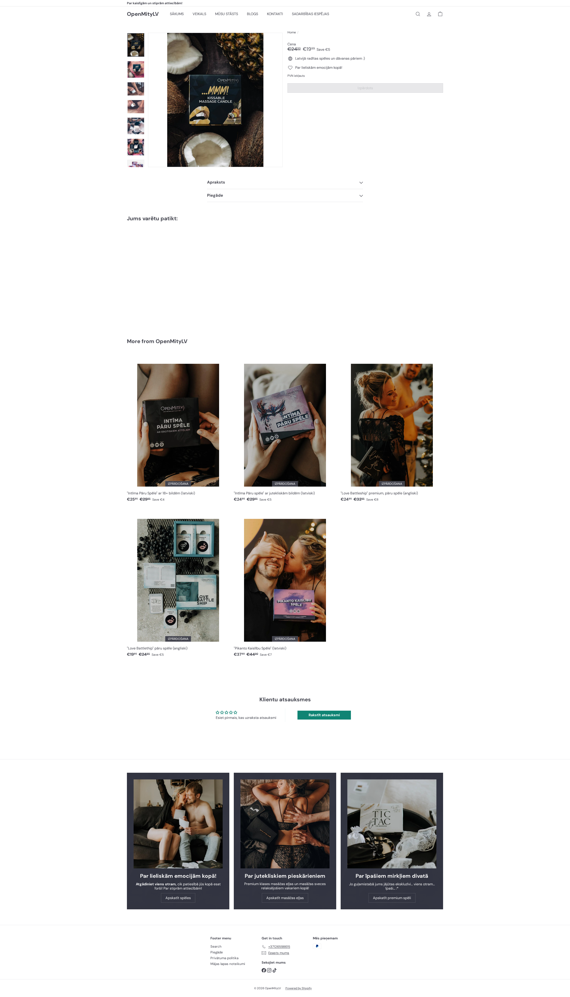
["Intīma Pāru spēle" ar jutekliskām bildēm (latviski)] (285, 430)
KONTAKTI (275, 14)
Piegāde (216, 952)
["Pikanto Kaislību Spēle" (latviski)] (285, 585)
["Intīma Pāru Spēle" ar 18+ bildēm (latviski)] (178, 430)
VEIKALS (199, 14)
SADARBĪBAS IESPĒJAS (310, 14)
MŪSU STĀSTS (226, 14)
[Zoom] (215, 100)
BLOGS (252, 14)
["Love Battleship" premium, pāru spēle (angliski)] (392, 430)
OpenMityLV (143, 14)
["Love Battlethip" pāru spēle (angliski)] (178, 585)
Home (291, 32)
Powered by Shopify (298, 988)
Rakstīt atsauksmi (324, 715)
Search (216, 946)
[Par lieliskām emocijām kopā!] (178, 823)
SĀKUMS (177, 14)
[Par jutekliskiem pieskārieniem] (285, 823)
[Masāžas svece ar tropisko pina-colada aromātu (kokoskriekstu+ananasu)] (151, 277)
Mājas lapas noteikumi (227, 964)
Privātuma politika (224, 958)
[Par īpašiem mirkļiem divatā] (391, 823)
